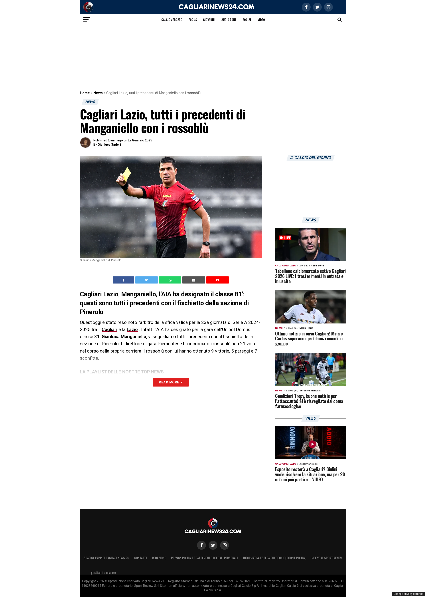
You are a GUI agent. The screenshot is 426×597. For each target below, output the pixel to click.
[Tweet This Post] (147, 280)
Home (85, 93)
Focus (193, 19)
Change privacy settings (408, 593)
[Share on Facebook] (124, 280)
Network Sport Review (327, 557)
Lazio (132, 329)
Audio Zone (228, 19)
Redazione (159, 557)
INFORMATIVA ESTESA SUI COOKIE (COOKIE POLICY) (274, 557)
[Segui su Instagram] (224, 545)
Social (247, 19)
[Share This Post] (170, 280)
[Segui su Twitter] (213, 545)
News (98, 93)
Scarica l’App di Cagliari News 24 (106, 557)
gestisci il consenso (103, 572)
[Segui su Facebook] (201, 545)
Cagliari (109, 329)
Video (261, 19)
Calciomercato (171, 19)
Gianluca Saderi (109, 144)
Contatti (140, 557)
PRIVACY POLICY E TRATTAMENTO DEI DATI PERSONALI (204, 557)
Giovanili (209, 19)
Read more (169, 382)
